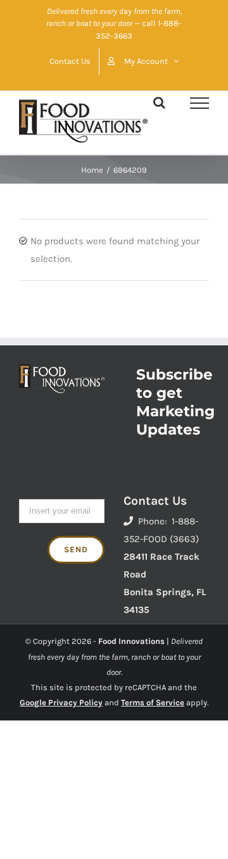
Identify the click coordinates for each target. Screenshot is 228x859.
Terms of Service (152, 702)
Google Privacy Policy (61, 702)
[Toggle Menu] (199, 103)
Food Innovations (131, 641)
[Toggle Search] (159, 102)
